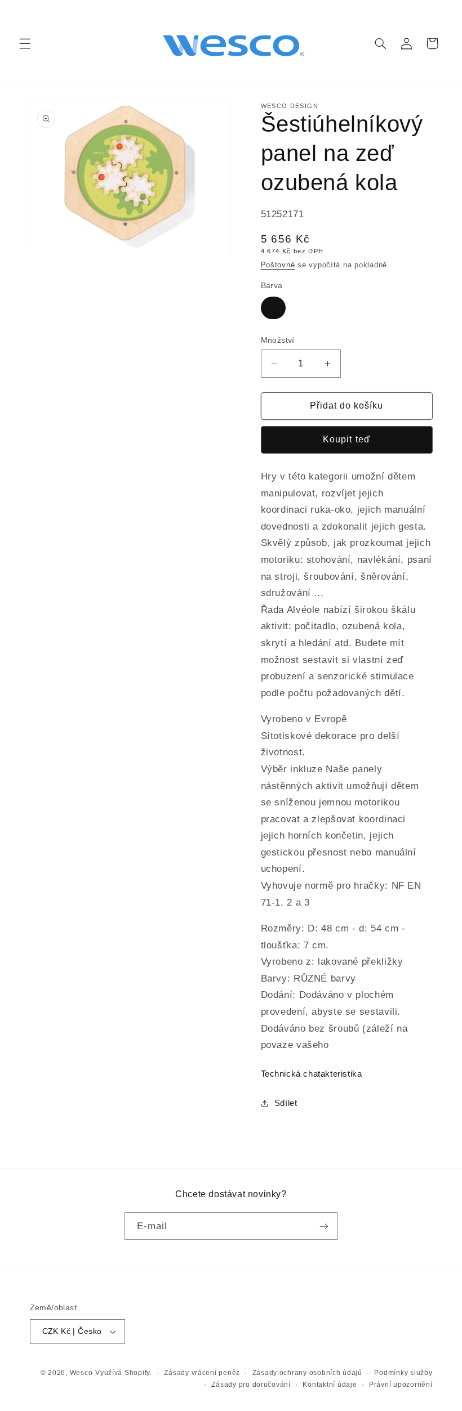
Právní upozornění (401, 1384)
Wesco (81, 1372)
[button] (25, 43)
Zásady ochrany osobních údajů (307, 1372)
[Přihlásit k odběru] (324, 1226)
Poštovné (278, 265)
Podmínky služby (403, 1372)
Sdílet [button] (285, 1103)
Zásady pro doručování (250, 1384)
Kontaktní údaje (330, 1384)
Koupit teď (346, 439)
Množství (278, 340)
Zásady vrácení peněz (202, 1372)
